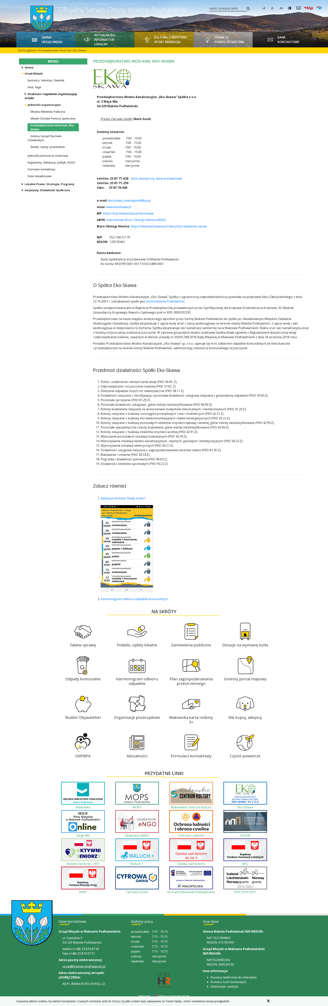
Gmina (29, 67)
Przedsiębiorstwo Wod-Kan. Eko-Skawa (62, 50)
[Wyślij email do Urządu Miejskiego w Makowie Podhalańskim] (298, 7)
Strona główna (27, 50)
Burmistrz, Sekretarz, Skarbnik (46, 80)
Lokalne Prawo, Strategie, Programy (49, 184)
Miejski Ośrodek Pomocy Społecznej (52, 118)
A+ (281, 8)
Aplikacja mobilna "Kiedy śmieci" (123, 498)
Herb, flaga (34, 87)
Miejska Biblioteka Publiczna (47, 111)
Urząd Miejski (34, 73)
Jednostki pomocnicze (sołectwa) (48, 155)
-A (263, 8)
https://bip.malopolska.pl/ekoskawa (128, 213)
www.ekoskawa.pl (118, 207)
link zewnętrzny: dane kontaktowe (156, 178)
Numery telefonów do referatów (234, 977)
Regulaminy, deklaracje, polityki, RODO (51, 162)
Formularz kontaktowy (41, 169)
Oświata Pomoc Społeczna (229, 39)
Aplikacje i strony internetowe (173, 995)
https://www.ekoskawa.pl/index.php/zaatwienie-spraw (168, 226)
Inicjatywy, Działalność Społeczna (47, 190)
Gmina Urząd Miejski (52, 39)
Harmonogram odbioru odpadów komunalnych (134, 599)
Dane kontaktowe (288, 39)
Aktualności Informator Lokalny (104, 39)
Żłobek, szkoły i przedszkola (47, 147)
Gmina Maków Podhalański (165, 301)
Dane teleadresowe (40, 176)
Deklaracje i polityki (224, 986)
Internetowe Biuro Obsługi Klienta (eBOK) (136, 220)
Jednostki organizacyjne (44, 105)
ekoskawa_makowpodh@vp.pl (129, 200)
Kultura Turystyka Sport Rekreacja (170, 39)
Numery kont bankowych (228, 982)
